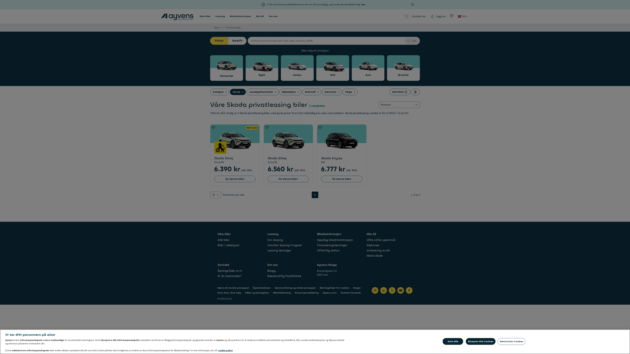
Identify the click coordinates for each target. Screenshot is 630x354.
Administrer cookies (511, 341)
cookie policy (225, 350)
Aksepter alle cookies (480, 341)
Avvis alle (453, 341)
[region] (315, 341)
